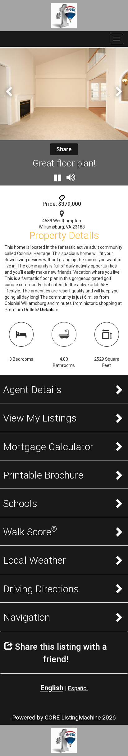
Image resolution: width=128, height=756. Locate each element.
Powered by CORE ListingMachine (56, 717)
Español (78, 688)
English (51, 688)
